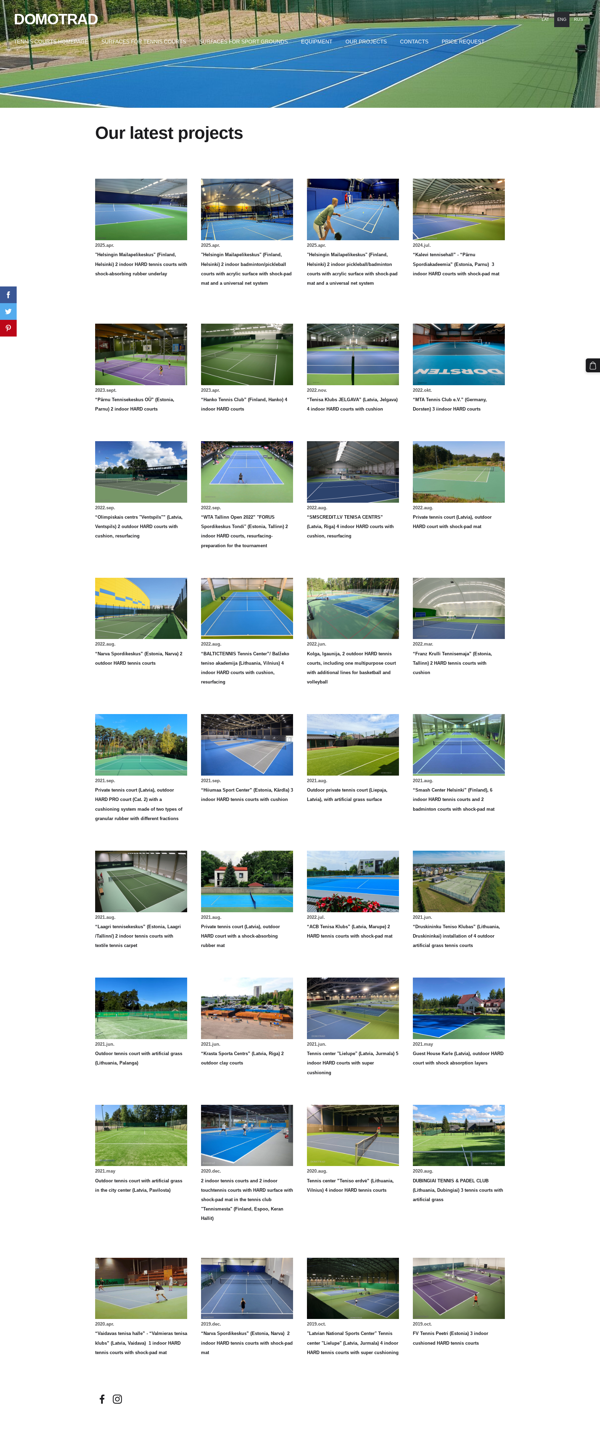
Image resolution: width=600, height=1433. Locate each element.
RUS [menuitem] (578, 19)
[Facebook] (102, 1399)
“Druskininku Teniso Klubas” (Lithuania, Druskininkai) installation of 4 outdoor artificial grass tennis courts (456, 936)
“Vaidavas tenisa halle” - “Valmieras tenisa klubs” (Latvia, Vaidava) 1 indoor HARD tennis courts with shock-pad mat (141, 1343)
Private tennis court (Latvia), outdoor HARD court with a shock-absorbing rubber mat (240, 936)
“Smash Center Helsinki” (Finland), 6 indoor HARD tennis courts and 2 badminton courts (452, 799)
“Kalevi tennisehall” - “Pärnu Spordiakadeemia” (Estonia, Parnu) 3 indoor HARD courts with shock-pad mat (456, 264)
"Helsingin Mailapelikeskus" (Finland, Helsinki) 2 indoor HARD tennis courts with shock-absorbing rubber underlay (141, 264)
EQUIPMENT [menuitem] (316, 41)
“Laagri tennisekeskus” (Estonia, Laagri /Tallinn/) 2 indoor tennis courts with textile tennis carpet (138, 936)
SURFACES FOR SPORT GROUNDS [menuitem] (243, 41)
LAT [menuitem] (545, 19)
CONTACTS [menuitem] (414, 41)
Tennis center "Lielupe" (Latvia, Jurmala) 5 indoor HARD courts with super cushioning (352, 1063)
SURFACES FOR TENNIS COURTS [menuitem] (143, 41)
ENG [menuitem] (561, 19)
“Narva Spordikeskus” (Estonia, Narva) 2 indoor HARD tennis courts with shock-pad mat (247, 1343)
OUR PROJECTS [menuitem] (366, 41)
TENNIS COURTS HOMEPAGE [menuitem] (51, 41)
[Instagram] (117, 1399)
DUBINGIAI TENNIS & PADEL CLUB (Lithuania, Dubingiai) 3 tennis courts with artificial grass (458, 1190)
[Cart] (593, 365)
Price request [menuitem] (463, 41)
